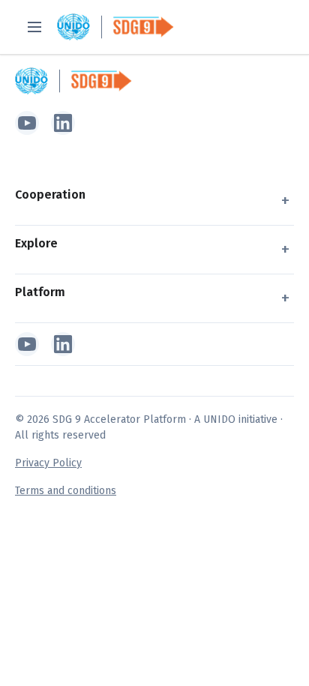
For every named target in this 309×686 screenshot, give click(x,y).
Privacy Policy (48, 463)
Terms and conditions (65, 490)
